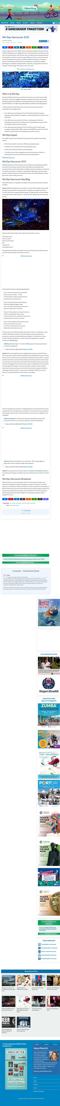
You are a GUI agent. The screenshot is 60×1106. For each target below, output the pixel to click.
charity (13, 503)
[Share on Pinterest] (10, 47)
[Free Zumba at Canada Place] (49, 715)
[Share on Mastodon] (46, 47)
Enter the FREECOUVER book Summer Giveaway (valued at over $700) (24, 559)
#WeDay (6, 344)
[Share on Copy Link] (40, 47)
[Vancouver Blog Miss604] (30, 7)
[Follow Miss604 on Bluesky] (54, 23)
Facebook (39, 471)
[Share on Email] (22, 47)
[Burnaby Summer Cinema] (49, 877)
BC (10, 503)
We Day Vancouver (8, 165)
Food (12, 23)
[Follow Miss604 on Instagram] (56, 23)
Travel (18, 23)
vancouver (32, 503)
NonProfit (4, 23)
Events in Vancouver (39, 1091)
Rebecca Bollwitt (8, 40)
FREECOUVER (31, 20)
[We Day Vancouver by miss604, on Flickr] (8, 157)
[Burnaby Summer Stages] (49, 739)
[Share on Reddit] (28, 47)
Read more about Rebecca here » (43, 1071)
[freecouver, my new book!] (16, 1089)
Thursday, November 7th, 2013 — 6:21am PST (39, 577)
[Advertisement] (26, 536)
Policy (35, 1088)
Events (25, 23)
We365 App (13, 340)
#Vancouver (30, 344)
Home (35, 1077)
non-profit (12, 505)
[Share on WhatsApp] (34, 47)
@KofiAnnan (13, 418)
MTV (3, 488)
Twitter (32, 471)
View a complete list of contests (25, 562)
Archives (55, 1044)
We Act (31, 59)
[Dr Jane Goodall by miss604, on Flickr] (26, 89)
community (18, 503)
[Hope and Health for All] (49, 685)
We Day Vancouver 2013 (15, 37)
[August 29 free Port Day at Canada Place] (49, 793)
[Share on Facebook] (5, 47)
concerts (24, 503)
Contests (46, 1044)
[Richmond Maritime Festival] (49, 612)
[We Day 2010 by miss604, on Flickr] (25, 87)
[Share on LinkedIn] (16, 47)
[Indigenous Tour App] (49, 666)
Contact (39, 23)
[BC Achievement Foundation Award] (49, 823)
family (28, 503)
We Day (10, 53)
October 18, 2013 (27, 349)
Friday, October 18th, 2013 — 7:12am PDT (12, 42)
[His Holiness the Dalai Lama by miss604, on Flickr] (25, 69)
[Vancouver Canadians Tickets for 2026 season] (31, 29)
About (32, 23)
